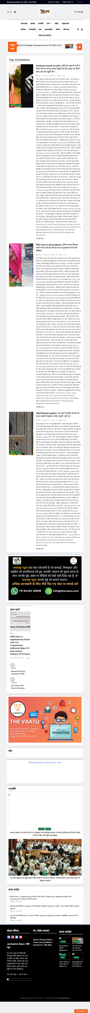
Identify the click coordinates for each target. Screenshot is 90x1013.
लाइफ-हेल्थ (65, 23)
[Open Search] (78, 29)
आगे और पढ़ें (39, 238)
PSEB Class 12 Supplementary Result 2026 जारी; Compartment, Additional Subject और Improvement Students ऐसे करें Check (20, 645)
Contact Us (38, 945)
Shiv (39, 76)
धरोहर (56, 23)
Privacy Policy (46, 940)
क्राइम (33, 23)
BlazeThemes (65, 998)
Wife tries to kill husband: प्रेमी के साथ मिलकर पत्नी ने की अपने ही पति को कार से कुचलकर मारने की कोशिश (57, 247)
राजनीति (40, 23)
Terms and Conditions (42, 942)
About (35, 940)
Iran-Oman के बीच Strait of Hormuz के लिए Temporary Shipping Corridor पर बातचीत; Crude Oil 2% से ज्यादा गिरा (63, 2)
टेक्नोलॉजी (32, 29)
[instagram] (10, 12)
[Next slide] (81, 2)
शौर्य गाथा (66, 29)
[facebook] (8, 12)
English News (45, 35)
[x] (12, 12)
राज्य (48, 23)
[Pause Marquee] (79, 47)
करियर (58, 29)
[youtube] (15, 12)
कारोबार (23, 29)
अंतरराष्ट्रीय (48, 29)
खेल (40, 29)
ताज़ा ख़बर (24, 23)
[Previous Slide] (78, 2)
